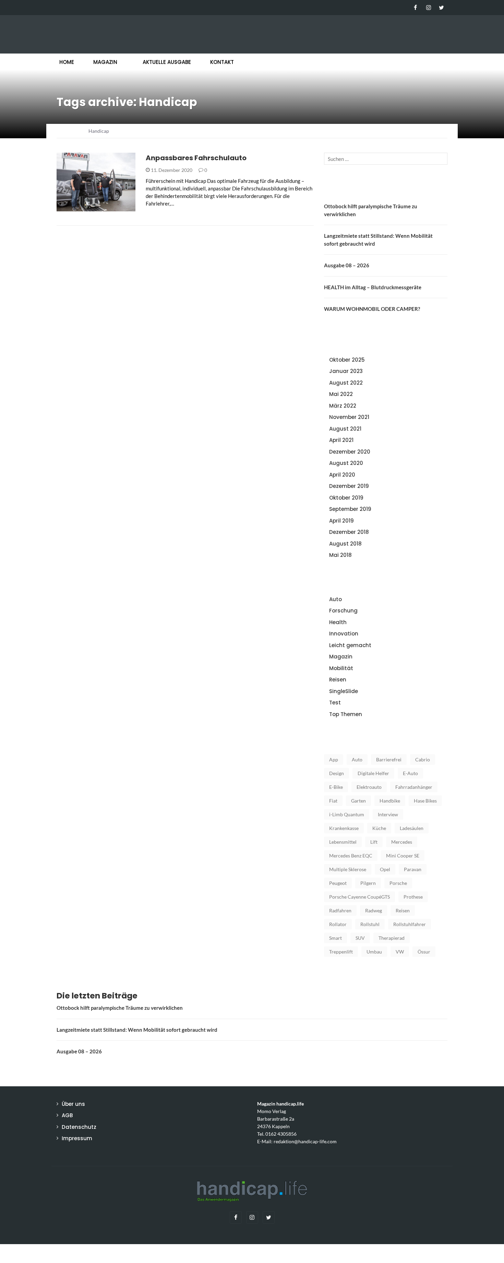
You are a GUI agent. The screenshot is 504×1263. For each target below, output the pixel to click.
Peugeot (338, 883)
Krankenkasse (344, 828)
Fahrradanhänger (413, 787)
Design (336, 773)
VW (400, 952)
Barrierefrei (388, 759)
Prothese (413, 897)
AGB (67, 1115)
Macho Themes (145, 1253)
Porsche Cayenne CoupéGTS (359, 897)
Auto (335, 599)
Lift (373, 842)
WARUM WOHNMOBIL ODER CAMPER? (372, 309)
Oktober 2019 (346, 497)
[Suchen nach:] (385, 159)
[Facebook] (415, 7)
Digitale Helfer (373, 773)
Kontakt (222, 62)
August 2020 (346, 463)
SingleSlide (343, 691)
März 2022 (342, 405)
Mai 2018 (340, 555)
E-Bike (336, 787)
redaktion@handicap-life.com (305, 1141)
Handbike (390, 801)
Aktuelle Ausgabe (167, 62)
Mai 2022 (341, 394)
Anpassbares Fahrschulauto (196, 158)
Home (66, 62)
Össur (424, 952)
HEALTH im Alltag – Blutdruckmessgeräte (372, 287)
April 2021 (341, 440)
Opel (385, 869)
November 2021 (349, 417)
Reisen (337, 679)
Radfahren (340, 910)
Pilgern (368, 883)
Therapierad (392, 938)
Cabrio (422, 759)
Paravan (412, 869)
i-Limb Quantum (346, 814)
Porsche (398, 883)
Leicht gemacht (350, 645)
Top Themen (345, 714)
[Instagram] (428, 7)
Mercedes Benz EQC (350, 855)
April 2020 (342, 474)
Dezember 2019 (349, 486)
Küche (379, 828)
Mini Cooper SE (402, 855)
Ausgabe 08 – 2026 (346, 265)
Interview (388, 814)
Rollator (338, 924)
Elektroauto (369, 787)
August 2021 (345, 428)
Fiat (333, 801)
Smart (335, 938)
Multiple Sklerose (347, 869)
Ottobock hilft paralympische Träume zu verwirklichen (120, 1008)
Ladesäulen (411, 828)
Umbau (374, 952)
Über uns (73, 1104)
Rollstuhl (370, 924)
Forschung (343, 610)
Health (338, 622)
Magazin (105, 62)
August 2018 (345, 543)
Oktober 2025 (347, 359)
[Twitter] (441, 7)
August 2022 (346, 382)
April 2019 (341, 520)
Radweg (373, 910)
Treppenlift (341, 952)
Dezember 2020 (349, 451)
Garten (358, 801)
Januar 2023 (346, 371)
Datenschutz (79, 1127)
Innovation (343, 633)
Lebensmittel (343, 842)
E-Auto (410, 773)
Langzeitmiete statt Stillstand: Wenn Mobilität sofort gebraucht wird (137, 1030)
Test (335, 702)
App (333, 759)
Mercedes (401, 842)
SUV (360, 938)
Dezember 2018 (349, 532)
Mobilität (78, 207)
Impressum (77, 1138)
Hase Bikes (425, 801)
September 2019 (350, 509)
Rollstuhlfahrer (409, 924)
